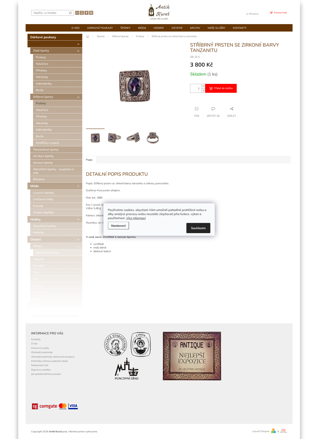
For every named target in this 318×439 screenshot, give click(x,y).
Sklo (36, 272)
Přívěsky (41, 70)
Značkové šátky (43, 199)
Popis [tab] (89, 159)
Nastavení (118, 225)
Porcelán (39, 265)
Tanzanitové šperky (45, 149)
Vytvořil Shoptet (260, 431)
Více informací (136, 218)
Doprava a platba (41, 369)
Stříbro (37, 298)
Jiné (35, 279)
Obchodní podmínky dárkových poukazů (52, 356)
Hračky (38, 285)
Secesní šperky (43, 162)
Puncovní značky (40, 347)
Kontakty (36, 339)
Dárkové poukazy (43, 37)
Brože (39, 90)
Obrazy (38, 246)
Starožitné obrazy (47, 252)
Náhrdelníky (44, 83)
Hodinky (38, 232)
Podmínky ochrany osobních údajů (49, 360)
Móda (34, 186)
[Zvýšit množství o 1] (203, 86)
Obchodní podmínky (42, 352)
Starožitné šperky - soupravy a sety (53, 170)
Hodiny (35, 219)
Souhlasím (198, 228)
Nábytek (38, 259)
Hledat (70, 12)
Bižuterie (39, 179)
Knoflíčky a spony (47, 143)
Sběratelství (41, 292)
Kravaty (38, 206)
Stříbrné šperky (43, 97)
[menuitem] (75, 28)
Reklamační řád (39, 365)
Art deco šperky (43, 156)
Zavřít (210, 101)
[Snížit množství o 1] (203, 90)
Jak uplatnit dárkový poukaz (46, 373)
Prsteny (41, 57)
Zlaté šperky (41, 50)
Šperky (35, 44)
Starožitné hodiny (44, 226)
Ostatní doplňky (43, 212)
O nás (34, 343)
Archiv (35, 305)
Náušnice (42, 63)
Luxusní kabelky (43, 192)
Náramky (42, 77)
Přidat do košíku (223, 88)
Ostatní (35, 239)
